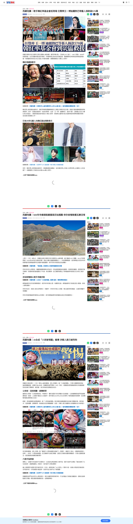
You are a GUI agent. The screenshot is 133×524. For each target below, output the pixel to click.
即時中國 (31, 8)
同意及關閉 (105, 520)
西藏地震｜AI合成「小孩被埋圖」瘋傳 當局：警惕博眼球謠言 (48, 280)
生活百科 (101, 32)
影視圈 (101, 24)
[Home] (10, 2)
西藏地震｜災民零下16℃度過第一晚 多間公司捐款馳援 (46, 165)
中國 (27, 8)
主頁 (24, 8)
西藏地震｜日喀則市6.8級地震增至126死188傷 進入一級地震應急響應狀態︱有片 (54, 106)
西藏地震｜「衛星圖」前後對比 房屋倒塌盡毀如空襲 (46, 266)
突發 (101, 40)
